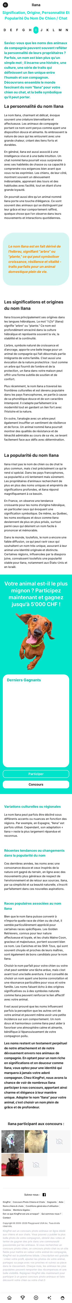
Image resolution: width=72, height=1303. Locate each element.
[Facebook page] (44, 1194)
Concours (36, 784)
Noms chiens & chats (13, 1206)
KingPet (6, 1202)
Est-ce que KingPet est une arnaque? (21, 1213)
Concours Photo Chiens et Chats (29, 1202)
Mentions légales (21, 1210)
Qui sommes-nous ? (51, 1213)
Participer (36, 774)
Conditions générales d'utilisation (42, 1206)
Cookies (7, 1210)
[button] (5, 5)
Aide (61, 1202)
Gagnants (51, 1202)
